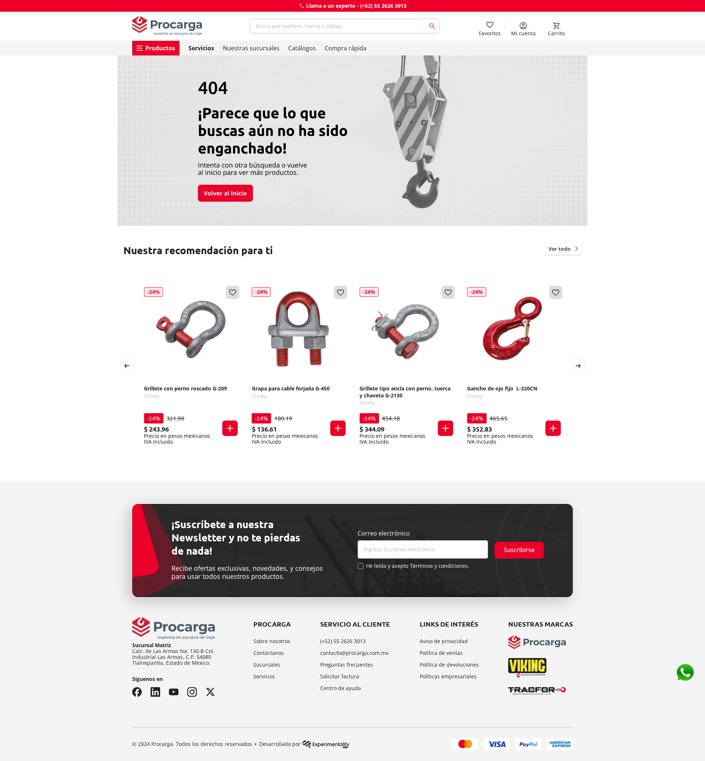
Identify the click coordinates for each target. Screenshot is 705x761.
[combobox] (345, 26)
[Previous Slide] (126, 365)
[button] (230, 428)
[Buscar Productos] (434, 26)
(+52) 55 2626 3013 (383, 5)
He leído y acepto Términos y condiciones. (417, 566)
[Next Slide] (578, 365)
